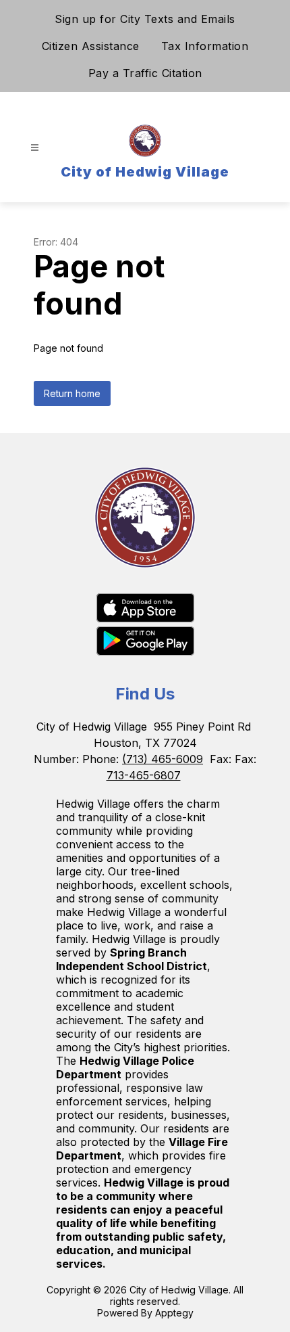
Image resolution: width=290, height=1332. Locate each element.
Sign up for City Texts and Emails (145, 19)
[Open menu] (34, 148)
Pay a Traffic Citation (145, 73)
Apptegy (174, 1312)
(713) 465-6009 (162, 759)
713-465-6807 (144, 775)
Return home (72, 393)
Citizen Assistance (91, 46)
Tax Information (205, 46)
